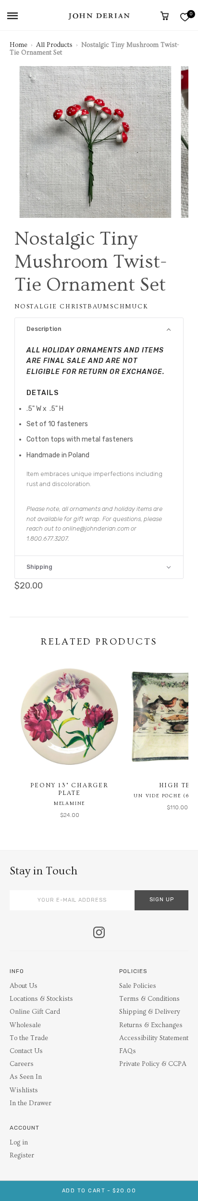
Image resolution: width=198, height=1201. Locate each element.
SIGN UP (161, 899)
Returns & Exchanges (151, 1025)
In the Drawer (30, 1103)
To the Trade (29, 1038)
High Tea (177, 785)
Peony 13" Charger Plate (69, 789)
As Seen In (26, 1077)
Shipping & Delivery (149, 1012)
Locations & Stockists (41, 999)
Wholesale (25, 1025)
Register (22, 1155)
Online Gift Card (35, 1012)
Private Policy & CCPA (152, 1064)
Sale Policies (137, 986)
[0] (185, 17)
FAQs (127, 1051)
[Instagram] (99, 933)
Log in (19, 1142)
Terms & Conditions (149, 999)
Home (18, 45)
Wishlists (24, 1090)
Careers (22, 1064)
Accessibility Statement (153, 1038)
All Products (54, 45)
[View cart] (165, 15)
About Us (23, 986)
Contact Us (26, 1051)
